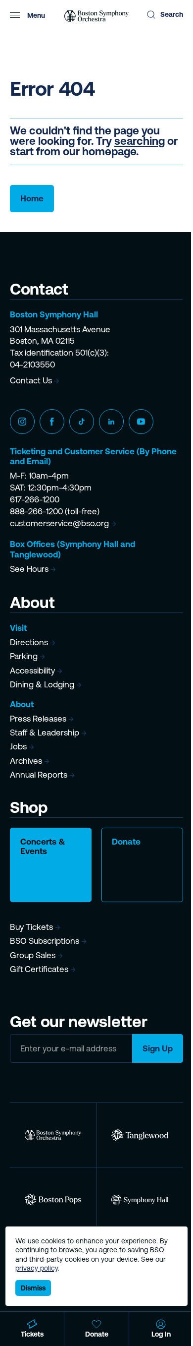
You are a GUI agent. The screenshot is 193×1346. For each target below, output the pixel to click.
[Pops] (53, 1199)
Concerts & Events (42, 846)
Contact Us (31, 380)
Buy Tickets (31, 927)
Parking (24, 656)
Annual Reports (38, 775)
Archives (26, 761)
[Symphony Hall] (139, 1199)
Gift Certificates (39, 969)
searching (139, 141)
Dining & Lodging (42, 684)
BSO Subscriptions (44, 941)
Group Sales (32, 955)
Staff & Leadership (44, 732)
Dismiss (33, 1288)
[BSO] (53, 1135)
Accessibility (32, 670)
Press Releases (38, 719)
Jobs (18, 746)
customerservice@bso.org (59, 523)
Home (32, 198)
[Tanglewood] (139, 1135)
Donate (126, 842)
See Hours (29, 569)
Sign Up (158, 1048)
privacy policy (36, 1268)
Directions (29, 642)
